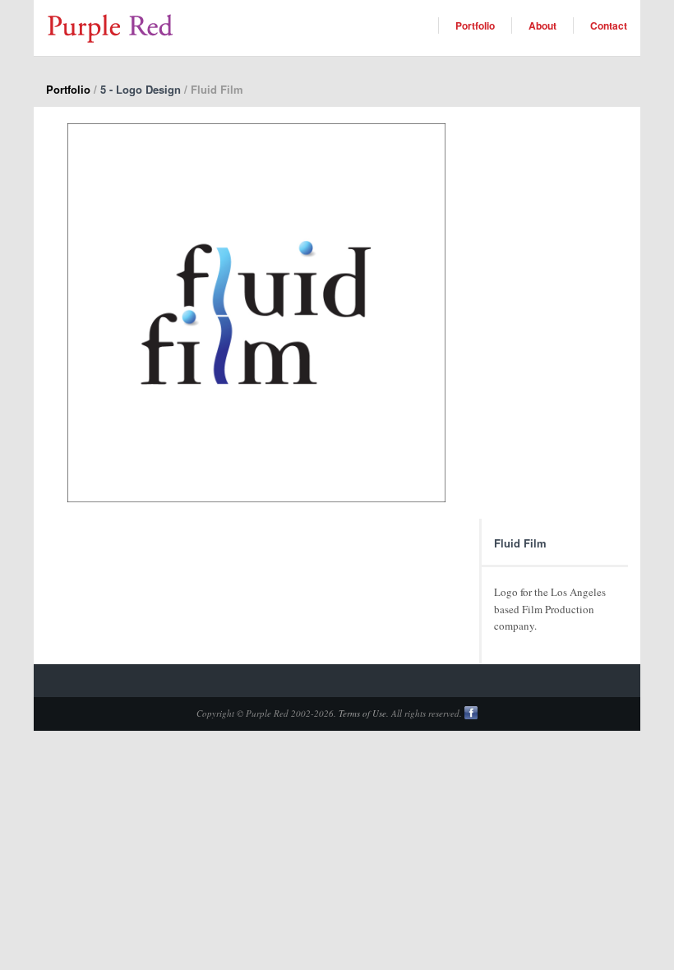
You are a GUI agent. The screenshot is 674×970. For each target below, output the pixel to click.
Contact (608, 25)
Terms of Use (362, 713)
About (542, 25)
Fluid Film (520, 543)
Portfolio (475, 25)
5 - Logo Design (140, 89)
